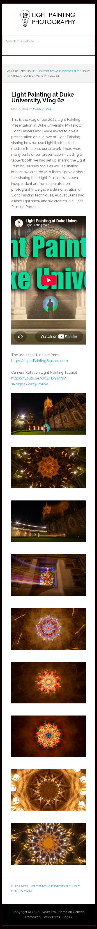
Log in (67, 917)
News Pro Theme (54, 912)
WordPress (52, 917)
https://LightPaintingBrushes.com (39, 361)
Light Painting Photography (48, 18)
